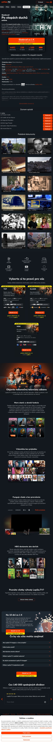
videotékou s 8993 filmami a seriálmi (15, 33)
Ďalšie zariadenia (40, 510)
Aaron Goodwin (22, 69)
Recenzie (19, 714)
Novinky (13, 714)
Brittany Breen (32, 73)
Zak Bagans (15, 67)
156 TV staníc (5, 31)
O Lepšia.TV (6, 714)
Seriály (13, 7)
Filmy (7, 7)
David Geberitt (10, 73)
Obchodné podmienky (29, 714)
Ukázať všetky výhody (26, 599)
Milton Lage (22, 67)
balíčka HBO (38, 84)
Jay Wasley (44, 69)
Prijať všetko (26, 733)
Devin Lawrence (41, 73)
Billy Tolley (35, 69)
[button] (2, 699)
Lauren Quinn (29, 67)
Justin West (25, 73)
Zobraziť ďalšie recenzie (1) (26, 103)
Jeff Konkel (19, 71)
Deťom (19, 7)
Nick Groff (8, 67)
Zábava (34, 7)
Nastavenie (26, 740)
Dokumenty (26, 7)
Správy (45, 7)
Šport (39, 7)
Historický (8, 64)
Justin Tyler (18, 73)
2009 (10, 79)
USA (8, 77)
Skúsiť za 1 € (15, 631)
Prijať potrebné (26, 736)
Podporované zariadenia (43, 714)
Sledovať (47, 115)
